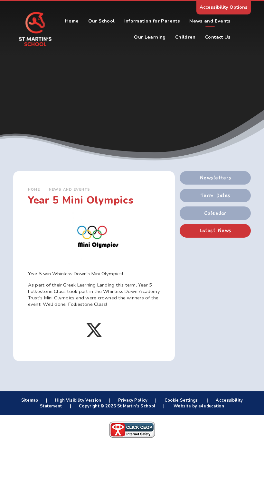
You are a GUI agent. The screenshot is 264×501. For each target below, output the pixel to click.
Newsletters (215, 178)
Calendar (215, 213)
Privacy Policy (132, 400)
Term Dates (215, 195)
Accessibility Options (224, 7)
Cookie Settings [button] (181, 400)
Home (34, 189)
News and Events (69, 189)
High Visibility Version (78, 400)
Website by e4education (198, 406)
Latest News (215, 230)
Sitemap (29, 400)
